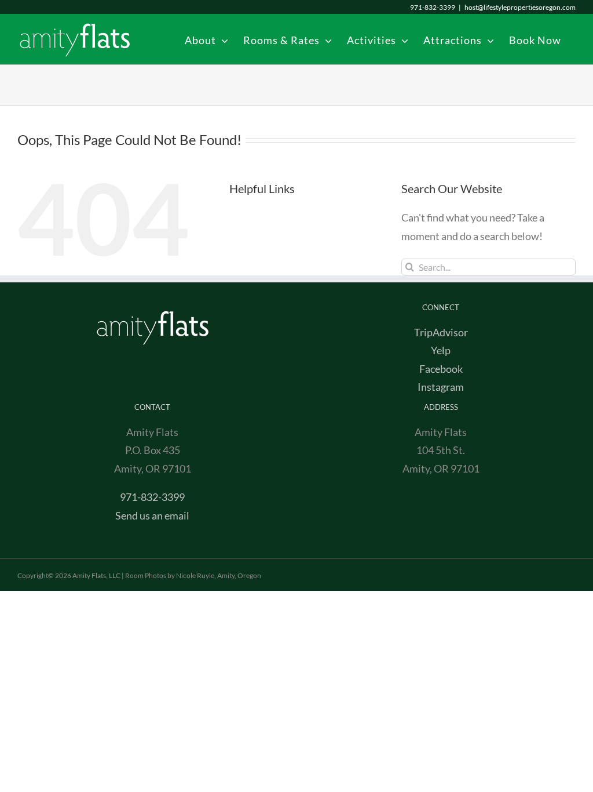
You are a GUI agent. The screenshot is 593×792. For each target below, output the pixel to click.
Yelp (441, 350)
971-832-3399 (152, 497)
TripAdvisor (441, 332)
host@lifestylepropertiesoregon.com (520, 7)
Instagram (441, 386)
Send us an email (152, 515)
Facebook (441, 368)
